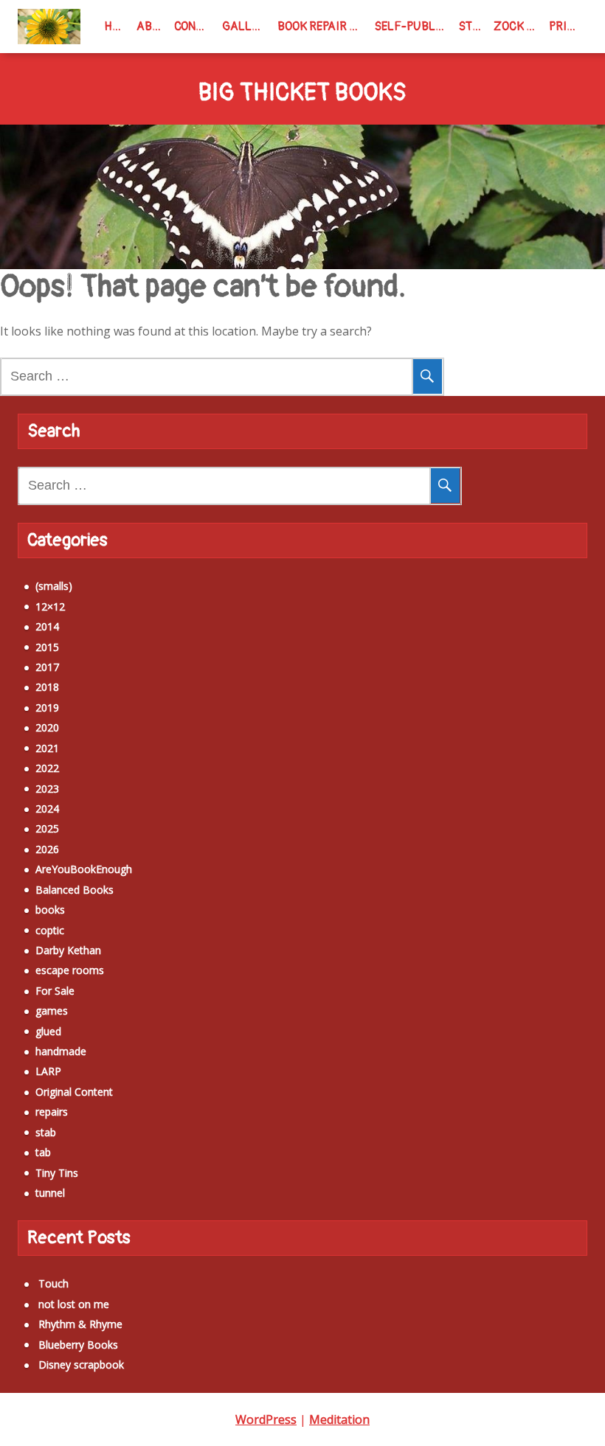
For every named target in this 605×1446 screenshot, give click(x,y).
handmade (60, 1051)
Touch (53, 1283)
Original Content (74, 1092)
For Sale (55, 991)
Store (473, 26)
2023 (47, 789)
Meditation (339, 1419)
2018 (47, 687)
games (51, 1011)
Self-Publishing (414, 26)
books (50, 910)
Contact (194, 26)
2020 (47, 727)
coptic (49, 930)
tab (43, 1152)
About (152, 26)
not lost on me (73, 1304)
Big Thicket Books (302, 93)
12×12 (50, 606)
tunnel (50, 1193)
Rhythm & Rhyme (80, 1324)
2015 (47, 647)
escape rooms (69, 970)
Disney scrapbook (81, 1365)
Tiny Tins (56, 1173)
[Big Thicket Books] (49, 26)
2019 (47, 708)
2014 (47, 626)
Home (117, 26)
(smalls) (53, 586)
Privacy (568, 26)
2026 (47, 849)
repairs (51, 1112)
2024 (47, 809)
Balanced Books (74, 890)
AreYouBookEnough (83, 869)
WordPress (266, 1419)
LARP (48, 1071)
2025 (47, 828)
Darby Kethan (68, 950)
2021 (47, 748)
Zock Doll (518, 26)
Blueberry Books (78, 1345)
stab (45, 1132)
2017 (47, 667)
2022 (47, 768)
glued (48, 1031)
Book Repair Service (323, 26)
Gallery (247, 26)
